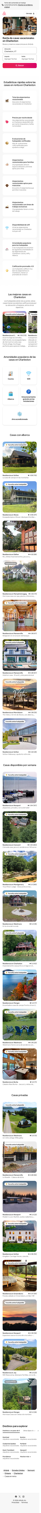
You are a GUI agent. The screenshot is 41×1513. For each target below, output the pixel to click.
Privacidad (15, 1502)
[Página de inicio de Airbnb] (4, 13)
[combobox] (19, 51)
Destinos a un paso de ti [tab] (11, 1431)
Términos (24, 1502)
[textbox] (11, 59)
